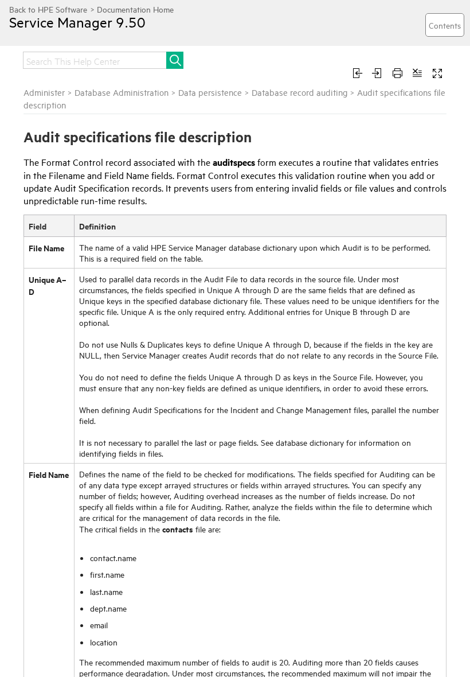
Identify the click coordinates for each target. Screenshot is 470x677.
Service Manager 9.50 (77, 21)
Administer (44, 92)
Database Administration (122, 92)
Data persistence (210, 92)
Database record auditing (299, 92)
